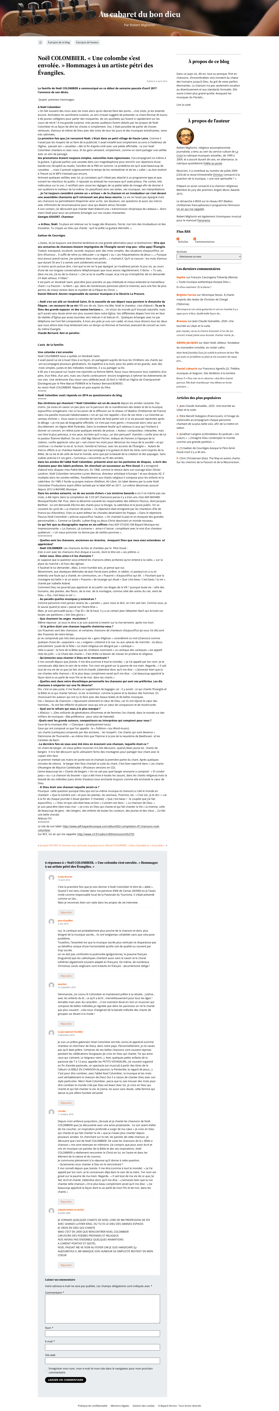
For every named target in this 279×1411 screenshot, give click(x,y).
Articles (183, 241)
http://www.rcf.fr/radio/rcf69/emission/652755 (105, 834)
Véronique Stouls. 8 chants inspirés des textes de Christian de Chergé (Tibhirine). (205, 299)
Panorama (203, 220)
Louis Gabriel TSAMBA (70, 1031)
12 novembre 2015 (67, 987)
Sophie (181, 277)
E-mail (50, 1341)
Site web (50, 1355)
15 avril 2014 (64, 880)
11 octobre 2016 (65, 1114)
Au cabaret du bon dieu (139, 14)
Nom (49, 1328)
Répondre (66, 912)
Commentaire (54, 1292)
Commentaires (204, 241)
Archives (182, 251)
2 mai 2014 (63, 923)
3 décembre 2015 (66, 1035)
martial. (62, 984)
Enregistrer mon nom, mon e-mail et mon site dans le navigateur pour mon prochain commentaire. (101, 1370)
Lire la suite (184, 104)
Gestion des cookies (144, 1405)
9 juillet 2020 (64, 1213)
